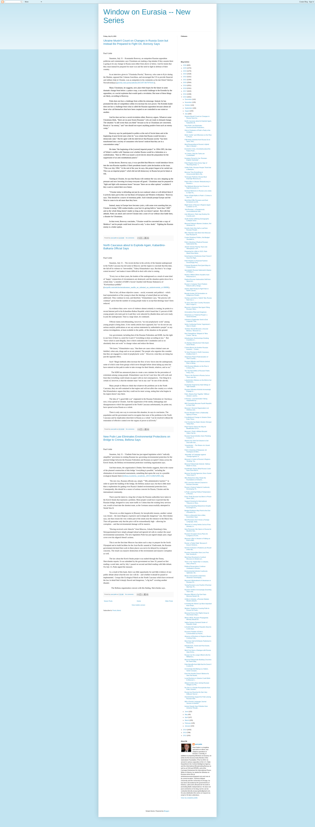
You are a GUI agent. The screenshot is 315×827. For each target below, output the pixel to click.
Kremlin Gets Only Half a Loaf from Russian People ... (196, 229)
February (188, 723)
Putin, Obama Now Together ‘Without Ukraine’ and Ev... (197, 395)
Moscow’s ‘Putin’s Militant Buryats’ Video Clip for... (196, 432)
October (187, 105)
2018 (185, 88)
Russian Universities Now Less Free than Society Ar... (197, 553)
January (188, 726)
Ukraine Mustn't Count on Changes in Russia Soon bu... (197, 117)
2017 (185, 91)
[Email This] (138, 238)
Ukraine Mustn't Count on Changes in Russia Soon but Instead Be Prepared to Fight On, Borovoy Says (135, 42)
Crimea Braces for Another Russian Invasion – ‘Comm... (196, 348)
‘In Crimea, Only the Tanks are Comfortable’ (195, 154)
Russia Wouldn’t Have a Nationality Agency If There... (196, 413)
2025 (185, 68)
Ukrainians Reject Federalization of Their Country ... (196, 357)
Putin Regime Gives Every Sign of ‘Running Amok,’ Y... (196, 164)
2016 (185, 94)
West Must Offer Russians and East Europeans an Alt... (196, 201)
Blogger (166, 811)
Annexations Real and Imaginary (195, 312)
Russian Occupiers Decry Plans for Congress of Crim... (196, 534)
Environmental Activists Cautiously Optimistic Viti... (196, 572)
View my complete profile (189, 798)
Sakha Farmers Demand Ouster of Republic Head (196, 623)
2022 (185, 77)
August (187, 111)
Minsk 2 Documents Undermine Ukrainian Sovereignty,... (195, 576)
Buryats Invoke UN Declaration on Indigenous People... (196, 294)
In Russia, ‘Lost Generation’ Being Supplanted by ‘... (196, 399)
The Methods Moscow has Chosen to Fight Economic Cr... (197, 187)
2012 (185, 735)
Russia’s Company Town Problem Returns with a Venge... (196, 285)
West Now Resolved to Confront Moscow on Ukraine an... (195, 558)
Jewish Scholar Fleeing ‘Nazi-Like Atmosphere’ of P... (196, 247)
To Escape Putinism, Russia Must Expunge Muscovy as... (196, 178)
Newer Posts (108, 601)
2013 (185, 732)
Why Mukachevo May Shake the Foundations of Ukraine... (195, 479)
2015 (185, 97)
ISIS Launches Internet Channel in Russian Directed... (196, 483)
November (188, 102)
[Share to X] (143, 238)
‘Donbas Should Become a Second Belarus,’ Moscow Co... (196, 329)
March (187, 720)
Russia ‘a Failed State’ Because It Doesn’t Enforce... (196, 544)
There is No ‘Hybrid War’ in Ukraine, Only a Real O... (197, 562)
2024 (185, 71)
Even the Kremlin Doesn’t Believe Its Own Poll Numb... (197, 674)
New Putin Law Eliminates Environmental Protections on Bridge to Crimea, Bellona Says (136, 438)
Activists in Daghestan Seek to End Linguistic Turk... (196, 320)
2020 (185, 82)
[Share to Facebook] (145, 238)
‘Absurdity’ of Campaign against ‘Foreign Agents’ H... (195, 455)
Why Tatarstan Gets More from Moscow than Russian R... (198, 233)
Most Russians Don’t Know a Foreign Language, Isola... (197, 520)
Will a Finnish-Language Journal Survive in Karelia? (195, 702)
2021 (185, 80)
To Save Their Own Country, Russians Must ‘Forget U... (197, 303)
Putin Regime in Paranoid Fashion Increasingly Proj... (196, 261)
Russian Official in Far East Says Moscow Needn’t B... (195, 595)
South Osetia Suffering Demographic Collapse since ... (197, 219)
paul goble (198, 744)
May (186, 714)
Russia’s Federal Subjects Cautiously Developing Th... (197, 488)
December (188, 99)
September (189, 108)
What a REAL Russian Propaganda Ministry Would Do (196, 618)
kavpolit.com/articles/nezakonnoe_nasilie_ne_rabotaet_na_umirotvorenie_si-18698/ (136, 287)
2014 (185, 730)
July (186, 114)
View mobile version (138, 605)
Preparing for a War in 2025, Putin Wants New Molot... (196, 252)
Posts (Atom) (116, 610)
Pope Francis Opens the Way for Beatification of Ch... (195, 427)
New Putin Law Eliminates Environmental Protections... (195, 126)
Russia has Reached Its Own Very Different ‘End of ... (196, 693)
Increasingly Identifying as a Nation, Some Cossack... (196, 670)
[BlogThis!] (141, 238)
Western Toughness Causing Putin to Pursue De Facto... (197, 609)
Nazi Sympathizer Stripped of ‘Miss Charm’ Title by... (196, 334)
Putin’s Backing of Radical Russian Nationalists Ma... (196, 243)
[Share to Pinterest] (148, 238)
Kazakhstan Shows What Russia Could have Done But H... (198, 469)
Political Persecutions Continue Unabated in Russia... (195, 567)
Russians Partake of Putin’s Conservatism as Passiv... (194, 632)
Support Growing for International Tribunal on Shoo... (196, 502)
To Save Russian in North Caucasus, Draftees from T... (197, 353)
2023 (185, 74)
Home (139, 601)
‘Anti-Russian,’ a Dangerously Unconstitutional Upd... (195, 210)
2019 (185, 85)
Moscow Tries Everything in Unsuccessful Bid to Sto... (194, 173)
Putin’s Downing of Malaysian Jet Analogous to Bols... (196, 451)
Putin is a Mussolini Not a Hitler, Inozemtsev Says (195, 516)
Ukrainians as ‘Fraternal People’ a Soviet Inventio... (196, 316)
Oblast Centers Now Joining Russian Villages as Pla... (197, 684)
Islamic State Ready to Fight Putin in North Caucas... (197, 289)
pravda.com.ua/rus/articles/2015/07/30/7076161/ (135, 83)
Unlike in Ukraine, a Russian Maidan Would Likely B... (197, 600)
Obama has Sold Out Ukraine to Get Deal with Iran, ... (196, 441)
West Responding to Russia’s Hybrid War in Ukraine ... (197, 145)
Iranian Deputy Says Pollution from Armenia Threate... (196, 707)
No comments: (130, 238)
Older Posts (169, 601)
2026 (185, 65)
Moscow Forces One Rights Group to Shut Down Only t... (197, 614)
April (186, 717)
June (187, 711)
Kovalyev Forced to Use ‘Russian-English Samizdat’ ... (196, 159)
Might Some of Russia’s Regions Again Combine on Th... (198, 206)
